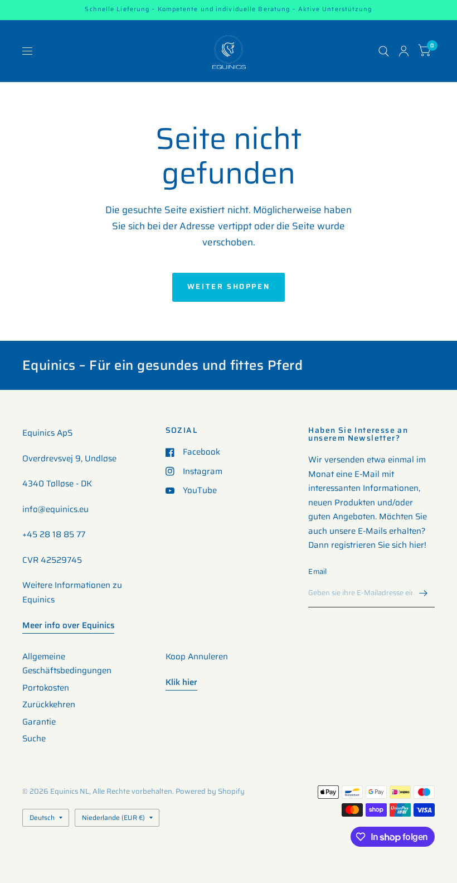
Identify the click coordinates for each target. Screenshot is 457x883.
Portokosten (45, 687)
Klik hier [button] (181, 682)
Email (317, 571)
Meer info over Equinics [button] (68, 625)
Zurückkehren (48, 704)
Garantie (39, 721)
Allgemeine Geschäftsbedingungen (66, 664)
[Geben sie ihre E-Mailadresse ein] (423, 592)
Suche (34, 738)
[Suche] (384, 51)
